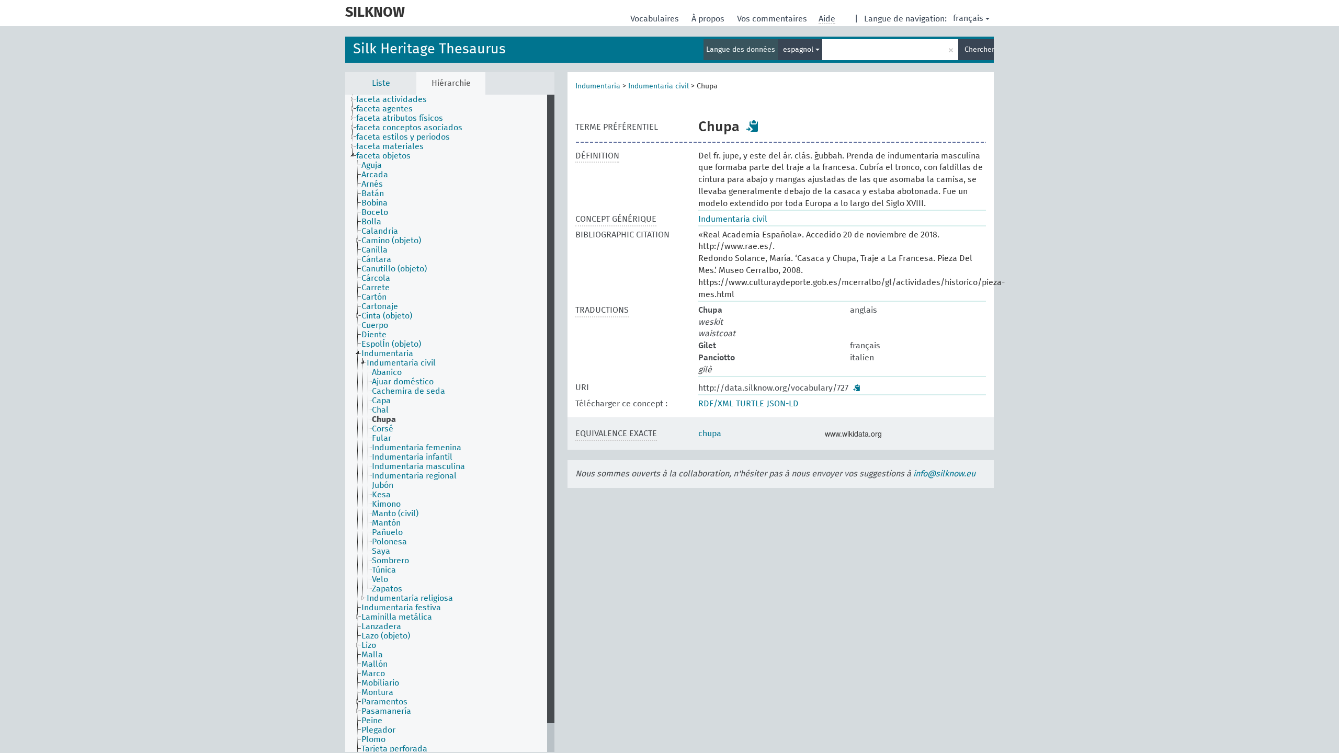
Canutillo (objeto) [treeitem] (394, 269)
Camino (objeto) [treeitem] (391, 240)
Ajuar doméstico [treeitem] (403, 382)
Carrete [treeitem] (375, 287)
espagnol (799, 49)
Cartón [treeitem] (374, 297)
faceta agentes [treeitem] (384, 109)
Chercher (979, 49)
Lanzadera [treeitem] (381, 626)
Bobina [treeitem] (374, 203)
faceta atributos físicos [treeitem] (399, 118)
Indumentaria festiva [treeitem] (401, 607)
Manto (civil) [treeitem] (395, 513)
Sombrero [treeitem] (390, 560)
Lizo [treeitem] (368, 645)
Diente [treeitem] (374, 334)
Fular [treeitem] (381, 438)
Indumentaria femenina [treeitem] (416, 447)
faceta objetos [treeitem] (383, 156)
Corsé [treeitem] (382, 429)
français (968, 18)
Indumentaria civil (658, 86)
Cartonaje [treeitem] (379, 306)
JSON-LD (783, 404)
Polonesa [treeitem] (389, 542)
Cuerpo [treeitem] (374, 325)
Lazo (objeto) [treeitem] (385, 636)
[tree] (449, 423)
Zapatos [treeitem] (387, 589)
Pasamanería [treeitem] (386, 711)
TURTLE (750, 404)
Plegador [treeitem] (378, 730)
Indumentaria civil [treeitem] (401, 363)
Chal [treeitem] (380, 410)
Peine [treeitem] (371, 720)
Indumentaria (597, 86)
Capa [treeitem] (381, 400)
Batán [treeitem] (372, 193)
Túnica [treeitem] (384, 570)
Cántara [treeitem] (376, 259)
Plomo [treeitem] (373, 739)
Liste (381, 83)
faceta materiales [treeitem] (390, 146)
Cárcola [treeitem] (375, 278)
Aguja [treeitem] (371, 165)
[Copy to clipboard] (753, 126)
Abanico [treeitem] (387, 372)
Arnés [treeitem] (372, 184)
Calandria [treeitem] (379, 231)
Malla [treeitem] (372, 655)
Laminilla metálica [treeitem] (396, 617)
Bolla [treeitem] (371, 222)
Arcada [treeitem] (374, 174)
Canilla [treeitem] (374, 250)
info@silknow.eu (944, 474)
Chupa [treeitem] (384, 419)
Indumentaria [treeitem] (387, 353)
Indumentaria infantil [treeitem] (412, 457)
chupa (709, 433)
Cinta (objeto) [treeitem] (386, 316)
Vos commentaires (773, 19)
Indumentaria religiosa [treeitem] (410, 598)
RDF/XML (715, 404)
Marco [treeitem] (373, 673)
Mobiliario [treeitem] (380, 683)
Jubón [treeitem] (382, 485)
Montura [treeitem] (377, 692)
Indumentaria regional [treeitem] (414, 476)
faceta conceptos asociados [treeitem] (409, 127)
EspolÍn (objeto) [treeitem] (391, 344)
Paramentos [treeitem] (384, 702)
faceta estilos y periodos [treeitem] (403, 137)
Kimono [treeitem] (386, 504)
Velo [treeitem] (380, 579)
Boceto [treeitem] (374, 212)
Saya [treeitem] (381, 551)
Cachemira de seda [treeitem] (408, 391)
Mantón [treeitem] (386, 523)
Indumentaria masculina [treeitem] (418, 466)
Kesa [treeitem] (381, 494)
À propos (709, 19)
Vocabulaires (655, 19)
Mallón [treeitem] (374, 664)
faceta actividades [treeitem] (391, 99)
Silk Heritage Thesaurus (429, 49)
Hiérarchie (451, 83)
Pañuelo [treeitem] (387, 532)
